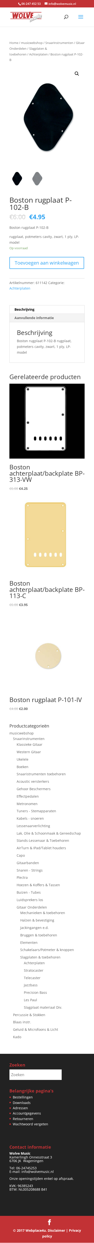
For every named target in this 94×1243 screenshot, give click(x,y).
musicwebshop (32, 43)
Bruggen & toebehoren (38, 935)
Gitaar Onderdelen (32, 907)
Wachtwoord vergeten (30, 1124)
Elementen (29, 942)
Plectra (22, 877)
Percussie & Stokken (29, 1015)
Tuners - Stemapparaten (36, 811)
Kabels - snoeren (30, 818)
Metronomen (27, 803)
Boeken (22, 766)
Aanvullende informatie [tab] (34, 317)
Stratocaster (33, 970)
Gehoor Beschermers (34, 789)
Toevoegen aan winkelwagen (47, 263)
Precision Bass (35, 992)
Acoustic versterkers (33, 781)
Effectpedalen (28, 796)
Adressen (20, 1108)
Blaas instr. (22, 1022)
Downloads (22, 1102)
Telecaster (32, 978)
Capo (21, 855)
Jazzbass (31, 985)
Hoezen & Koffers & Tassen (38, 885)
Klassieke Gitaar (29, 744)
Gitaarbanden (28, 863)
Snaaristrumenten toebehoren (41, 774)
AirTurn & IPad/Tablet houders (41, 848)
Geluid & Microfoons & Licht (35, 1029)
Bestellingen (23, 1097)
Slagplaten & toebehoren (40, 957)
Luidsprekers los (30, 899)
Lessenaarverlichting (33, 826)
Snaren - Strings (30, 870)
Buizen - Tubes (29, 892)
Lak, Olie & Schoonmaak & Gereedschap (49, 833)
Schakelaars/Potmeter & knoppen (47, 949)
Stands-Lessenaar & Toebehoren (43, 840)
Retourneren (23, 1118)
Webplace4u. (36, 1230)
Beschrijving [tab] (24, 309)
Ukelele (22, 759)
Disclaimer (56, 1230)
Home (13, 43)
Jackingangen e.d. (34, 927)
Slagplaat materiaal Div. (43, 1007)
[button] (77, 73)
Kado (17, 1037)
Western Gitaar (29, 752)
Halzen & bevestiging (37, 920)
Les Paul (30, 1000)
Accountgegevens (27, 1113)
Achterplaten (38, 54)
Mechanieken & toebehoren (42, 912)
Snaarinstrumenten (59, 43)
